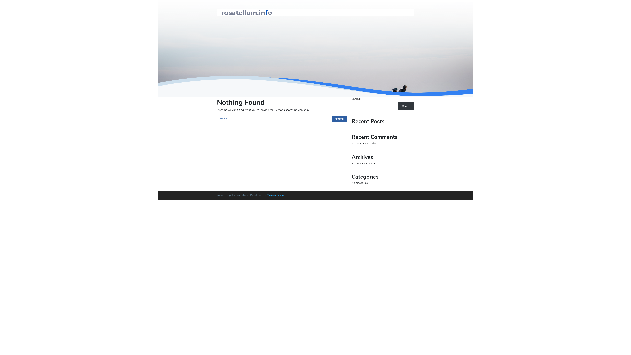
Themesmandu (275, 195)
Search (356, 99)
